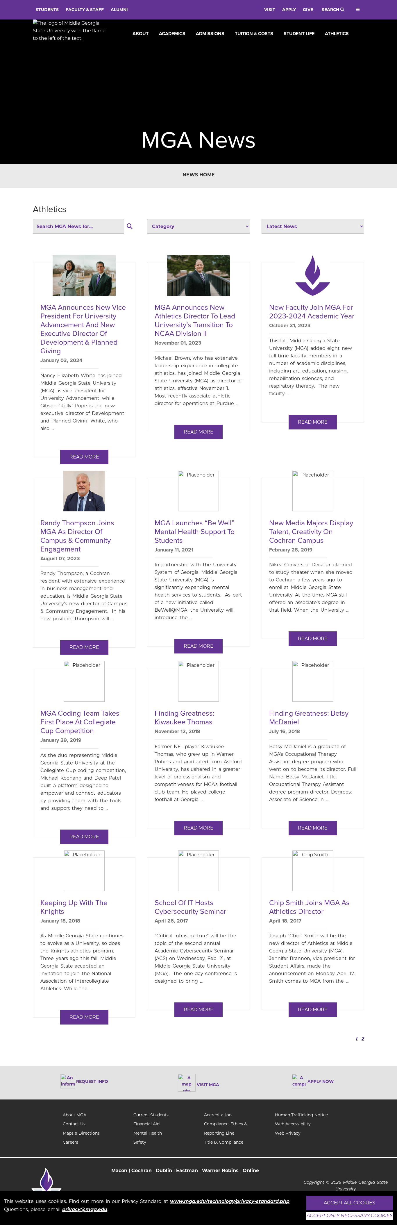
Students (47, 9)
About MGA (74, 1114)
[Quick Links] (357, 10)
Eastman (187, 1170)
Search (331, 9)
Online (251, 1170)
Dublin (164, 1170)
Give (308, 9)
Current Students (151, 1114)
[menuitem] (140, 33)
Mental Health (147, 1133)
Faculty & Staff (85, 9)
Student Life (299, 33)
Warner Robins (220, 1170)
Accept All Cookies (349, 1203)
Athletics (337, 33)
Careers (70, 1142)
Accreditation (218, 1114)
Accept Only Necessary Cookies (350, 1216)
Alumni (119, 9)
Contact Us (74, 1124)
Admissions (210, 33)
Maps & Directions (81, 1133)
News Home (199, 175)
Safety (139, 1142)
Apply (289, 9)
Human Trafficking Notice (301, 1114)
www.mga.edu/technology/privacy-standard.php (229, 1201)
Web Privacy (288, 1133)
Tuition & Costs (254, 33)
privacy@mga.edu (84, 1209)
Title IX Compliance (223, 1142)
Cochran (141, 1170)
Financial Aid (146, 1124)
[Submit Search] (129, 226)
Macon (119, 1170)
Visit (269, 9)
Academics (172, 33)
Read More (84, 457)
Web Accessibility (293, 1124)
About (141, 33)
